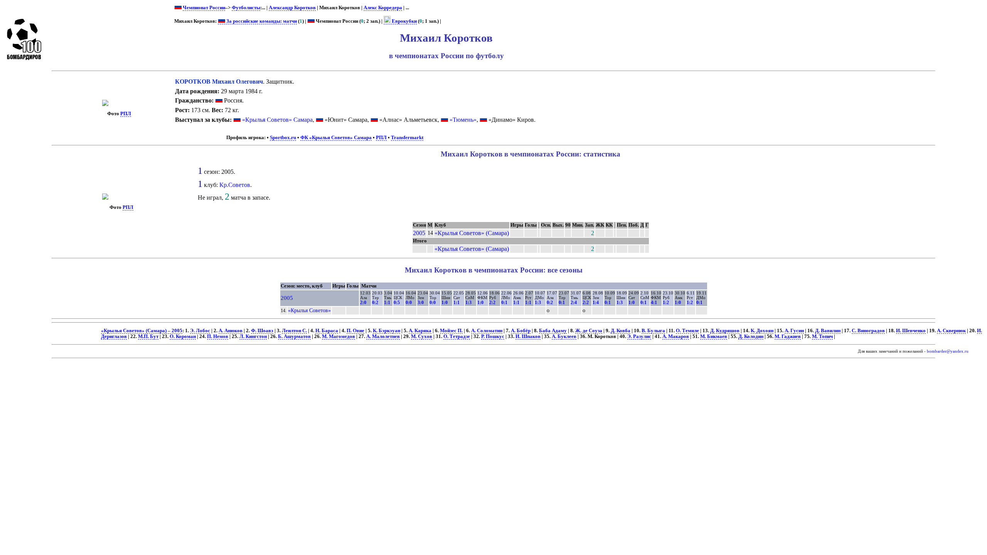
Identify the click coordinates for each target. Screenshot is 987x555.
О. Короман (183, 336)
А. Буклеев (564, 336)
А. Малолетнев (383, 336)
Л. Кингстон (253, 336)
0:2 (375, 302)
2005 (419, 233)
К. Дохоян (762, 330)
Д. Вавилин (827, 330)
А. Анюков (231, 330)
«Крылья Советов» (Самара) (472, 233)
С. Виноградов (868, 330)
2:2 (492, 302)
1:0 (444, 302)
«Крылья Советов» (309, 310)
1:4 (596, 302)
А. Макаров (675, 336)
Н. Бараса (326, 330)
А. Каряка (420, 330)
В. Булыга (653, 330)
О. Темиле (687, 330)
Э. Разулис (639, 336)
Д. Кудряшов (724, 330)
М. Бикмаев (713, 336)
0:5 (397, 302)
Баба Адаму (553, 330)
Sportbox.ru (283, 137)
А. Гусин (794, 330)
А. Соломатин (486, 330)
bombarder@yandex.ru (947, 351)
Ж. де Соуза (588, 330)
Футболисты (246, 7)
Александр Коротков (292, 7)
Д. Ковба (620, 330)
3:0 (421, 302)
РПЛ (125, 113)
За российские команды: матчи (261, 21)
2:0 (363, 302)
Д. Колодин (750, 336)
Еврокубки (404, 21)
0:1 (504, 302)
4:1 (654, 302)
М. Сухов (421, 336)
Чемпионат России (204, 7)
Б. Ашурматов (294, 336)
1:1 (387, 302)
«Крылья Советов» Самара (277, 119)
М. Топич (822, 336)
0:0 (409, 302)
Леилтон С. (294, 330)
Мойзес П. (451, 330)
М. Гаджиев (788, 336)
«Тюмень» (463, 119)
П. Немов (217, 336)
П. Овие (355, 330)
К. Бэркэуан (386, 330)
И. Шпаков (528, 336)
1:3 (468, 302)
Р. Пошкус (492, 336)
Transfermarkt (407, 137)
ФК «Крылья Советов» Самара (336, 137)
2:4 (574, 302)
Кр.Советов (234, 185)
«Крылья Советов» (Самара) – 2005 (141, 330)
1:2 (666, 302)
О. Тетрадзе (456, 336)
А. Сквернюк (951, 330)
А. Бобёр (521, 330)
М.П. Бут (148, 336)
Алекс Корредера (383, 7)
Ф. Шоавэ (262, 330)
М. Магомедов (338, 336)
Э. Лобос (200, 330)
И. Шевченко (911, 330)
